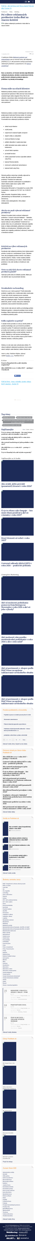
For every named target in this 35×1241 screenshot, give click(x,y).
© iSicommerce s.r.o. (14, 1225)
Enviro (4, 903)
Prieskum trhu (6, 1206)
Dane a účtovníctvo (7, 894)
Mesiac (32, 429)
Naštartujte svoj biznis (8, 417)
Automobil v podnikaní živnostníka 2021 (8, 1157)
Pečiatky (5, 1199)
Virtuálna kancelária (8, 1215)
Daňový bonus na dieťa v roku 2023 (11, 425)
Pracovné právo (6, 943)
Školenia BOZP (6, 1210)
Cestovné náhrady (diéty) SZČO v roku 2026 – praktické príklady (16, 564)
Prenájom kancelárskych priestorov (11, 1205)
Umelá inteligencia (7, 972)
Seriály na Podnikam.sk (11, 818)
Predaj (4, 950)
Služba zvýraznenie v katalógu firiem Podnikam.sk (9, 1087)
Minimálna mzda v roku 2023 (24, 417)
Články (10, 12)
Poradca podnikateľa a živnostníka (15, 710)
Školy (4, 961)
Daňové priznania (15, 849)
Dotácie (5, 898)
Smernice (5, 963)
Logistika (5, 918)
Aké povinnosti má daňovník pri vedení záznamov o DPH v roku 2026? (17, 807)
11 (19, 739)
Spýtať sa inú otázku (21, 744)
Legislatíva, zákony (7, 916)
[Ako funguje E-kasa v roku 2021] (9, 1051)
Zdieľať (18, 375)
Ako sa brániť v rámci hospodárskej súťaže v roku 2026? (20, 827)
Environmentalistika (7, 905)
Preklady (5, 1203)
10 (16, 739)
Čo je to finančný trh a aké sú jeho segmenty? (16, 452)
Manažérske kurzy (7, 1194)
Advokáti (5, 1174)
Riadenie (5, 952)
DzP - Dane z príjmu (7, 901)
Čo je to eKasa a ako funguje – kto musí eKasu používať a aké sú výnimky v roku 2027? (17, 512)
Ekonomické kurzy (7, 1179)
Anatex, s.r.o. (9, 356)
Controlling (5, 892)
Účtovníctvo (6, 967)
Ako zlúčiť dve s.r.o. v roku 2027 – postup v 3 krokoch (15, 757)
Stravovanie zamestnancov (11, 719)
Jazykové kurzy (6, 1185)
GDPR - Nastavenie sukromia (25, 1229)
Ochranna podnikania (16, 830)
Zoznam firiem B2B (9, 1168)
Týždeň (27, 429)
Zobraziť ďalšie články (9, 812)
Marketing (17, 12)
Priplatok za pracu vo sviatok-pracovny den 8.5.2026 (17, 714)
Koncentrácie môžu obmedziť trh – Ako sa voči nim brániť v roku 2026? (20, 866)
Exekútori (5, 1183)
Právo (4, 945)
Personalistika (6, 939)
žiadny (4, 981)
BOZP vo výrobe (7, 885)
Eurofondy (5, 907)
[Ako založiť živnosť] (9, 1099)
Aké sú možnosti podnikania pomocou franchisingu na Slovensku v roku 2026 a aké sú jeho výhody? (15, 606)
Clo (3, 889)
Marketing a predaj (7, 925)
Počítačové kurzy (7, 1201)
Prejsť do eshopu (7, 1162)
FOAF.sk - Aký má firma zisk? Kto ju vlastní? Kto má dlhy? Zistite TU (17, 7)
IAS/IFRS (5, 911)
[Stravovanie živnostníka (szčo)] (9, 1121)
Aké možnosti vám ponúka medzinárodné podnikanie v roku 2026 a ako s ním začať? (17, 639)
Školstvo (5, 959)
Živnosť (4, 983)
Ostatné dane (6, 938)
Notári (4, 1197)
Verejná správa (6, 974)
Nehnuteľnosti (6, 934)
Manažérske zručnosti (8, 920)
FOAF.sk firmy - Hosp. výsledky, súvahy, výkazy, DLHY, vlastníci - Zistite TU (16, 383)
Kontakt (16, 1229)
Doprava (5, 896)
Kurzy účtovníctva (7, 1192)
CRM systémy (6, 1176)
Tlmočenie (5, 1212)
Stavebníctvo (6, 965)
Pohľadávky (6, 941)
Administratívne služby (8, 1172)
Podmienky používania (9, 1229)
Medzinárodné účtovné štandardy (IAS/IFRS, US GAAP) (16, 929)
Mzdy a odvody (6, 932)
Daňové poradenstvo (8, 1177)
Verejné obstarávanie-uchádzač (10, 977)
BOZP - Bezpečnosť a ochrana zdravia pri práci (14, 883)
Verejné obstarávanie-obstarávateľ (11, 976)
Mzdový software (7, 1196)
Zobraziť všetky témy (9, 744)
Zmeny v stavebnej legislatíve (10, 985)
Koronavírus (6, 912)
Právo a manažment (8, 947)
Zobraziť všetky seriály (9, 873)
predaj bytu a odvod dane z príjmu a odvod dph (15, 735)
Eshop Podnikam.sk (9, 1039)
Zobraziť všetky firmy (9, 1219)
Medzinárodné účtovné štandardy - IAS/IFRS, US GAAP (16, 927)
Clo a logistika (6, 891)
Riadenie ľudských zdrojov (9, 956)
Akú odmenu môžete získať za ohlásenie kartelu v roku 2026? (18, 839)
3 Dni (24, 429)
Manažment (6, 921)
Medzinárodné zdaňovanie (9, 930)
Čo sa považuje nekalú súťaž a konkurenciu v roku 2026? (18, 856)
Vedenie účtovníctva (8, 1214)
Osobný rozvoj (6, 936)
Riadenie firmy (6, 954)
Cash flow (5, 887)
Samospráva (6, 958)
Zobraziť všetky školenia (9, 1032)
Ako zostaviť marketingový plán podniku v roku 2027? (15, 767)
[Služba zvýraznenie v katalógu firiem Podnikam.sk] (9, 1075)
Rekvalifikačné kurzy (8, 1208)
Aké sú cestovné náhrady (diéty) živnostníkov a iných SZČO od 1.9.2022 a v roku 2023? (17, 421)
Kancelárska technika (8, 1186)
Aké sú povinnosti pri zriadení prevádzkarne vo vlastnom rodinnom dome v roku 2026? (17, 780)
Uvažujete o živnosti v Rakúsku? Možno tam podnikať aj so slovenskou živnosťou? (17, 797)
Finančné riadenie (7, 909)
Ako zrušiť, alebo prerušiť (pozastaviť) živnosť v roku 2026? (16, 485)
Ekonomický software (8, 1181)
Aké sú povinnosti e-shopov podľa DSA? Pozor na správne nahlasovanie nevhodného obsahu (17, 670)
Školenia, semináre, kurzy (11, 879)
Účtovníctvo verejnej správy (9, 970)
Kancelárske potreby (8, 1188)
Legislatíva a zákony (8, 914)
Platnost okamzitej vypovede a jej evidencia (15, 724)
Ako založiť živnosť (7, 1110)
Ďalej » (24, 739)
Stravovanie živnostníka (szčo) (8, 1133)
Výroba (4, 979)
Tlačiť (32, 54)
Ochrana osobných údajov (23, 1228)
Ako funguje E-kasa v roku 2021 (9, 1063)
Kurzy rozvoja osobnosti (8, 1190)
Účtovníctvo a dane (7, 968)
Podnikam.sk (4, 12)
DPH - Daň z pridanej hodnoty (10, 900)
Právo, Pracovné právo (8, 949)
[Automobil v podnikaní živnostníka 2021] (9, 1144)
